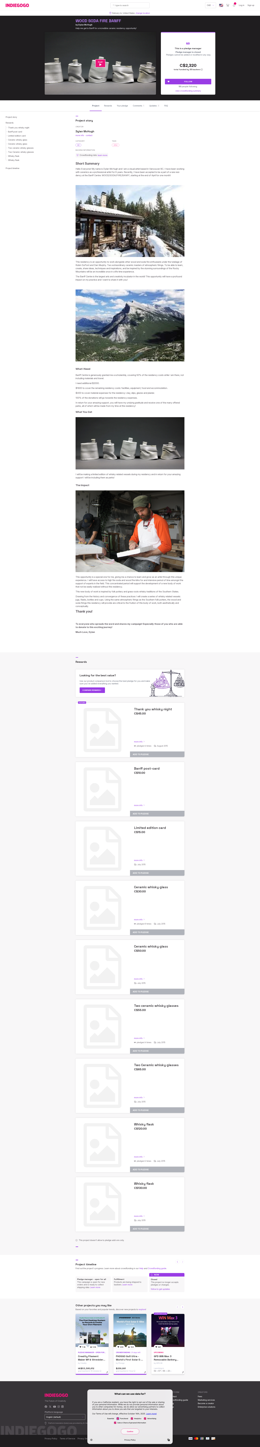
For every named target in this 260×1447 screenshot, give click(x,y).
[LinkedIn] (62, 1406)
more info (80, 135)
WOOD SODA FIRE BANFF (98, 20)
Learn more (95, 1287)
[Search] (114, 5)
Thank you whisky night (18, 127)
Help (141, 1268)
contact (89, 135)
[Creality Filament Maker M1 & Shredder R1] (92, 1330)
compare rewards (91, 690)
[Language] (221, 5)
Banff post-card (15, 132)
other (116, 145)
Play (100, 62)
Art (78, 145)
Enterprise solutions (206, 1407)
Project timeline (12, 168)
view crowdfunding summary (188, 91)
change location (143, 13)
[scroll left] (178, 1262)
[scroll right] (182, 1307)
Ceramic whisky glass (17, 140)
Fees (200, 1396)
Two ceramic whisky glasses (21, 148)
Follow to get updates (160, 1289)
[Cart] (228, 5)
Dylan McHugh (85, 25)
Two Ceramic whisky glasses (21, 152)
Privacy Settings (85, 1438)
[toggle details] (108, 1374)
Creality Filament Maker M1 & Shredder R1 (90, 1360)
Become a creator (206, 1403)
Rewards (10, 123)
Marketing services (206, 1400)
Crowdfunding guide (157, 1268)
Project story (11, 117)
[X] (50, 1406)
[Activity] (234, 5)
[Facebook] (46, 1406)
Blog (172, 1403)
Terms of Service (67, 1438)
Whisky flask (13, 156)
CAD (209, 5)
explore (142, 1309)
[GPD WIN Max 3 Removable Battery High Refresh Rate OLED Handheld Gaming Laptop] (167, 1330)
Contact (173, 1396)
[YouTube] (54, 1406)
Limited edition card (17, 136)
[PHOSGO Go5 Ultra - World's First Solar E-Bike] (130, 1330)
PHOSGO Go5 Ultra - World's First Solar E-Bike (128, 1360)
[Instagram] (59, 1406)
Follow (188, 81)
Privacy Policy (51, 1438)
